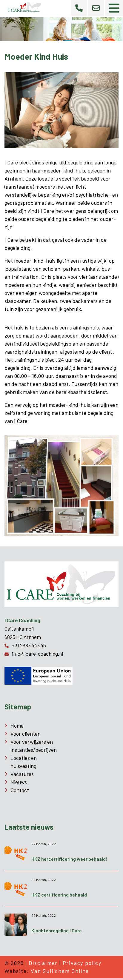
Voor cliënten (25, 733)
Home (17, 725)
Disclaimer (43, 962)
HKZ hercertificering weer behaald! (69, 859)
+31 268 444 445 (29, 645)
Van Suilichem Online (60, 971)
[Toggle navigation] (114, 8)
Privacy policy (82, 962)
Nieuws (18, 782)
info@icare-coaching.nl (37, 654)
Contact (19, 790)
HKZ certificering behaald (59, 894)
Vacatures (22, 774)
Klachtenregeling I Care (56, 930)
